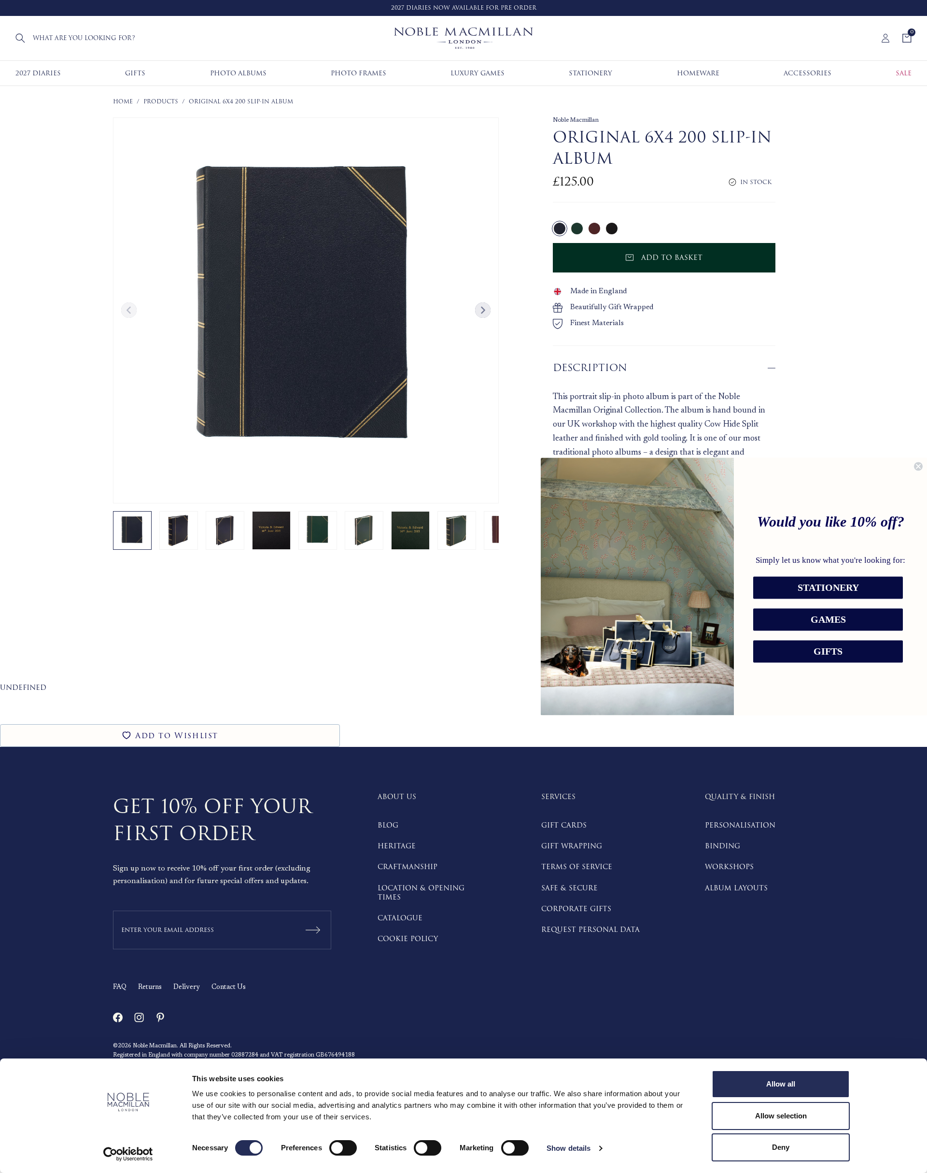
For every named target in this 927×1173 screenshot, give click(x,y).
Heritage (397, 846)
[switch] (343, 1148)
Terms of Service (576, 867)
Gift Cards (564, 825)
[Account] (885, 38)
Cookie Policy (408, 939)
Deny (780, 1147)
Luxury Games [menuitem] (477, 73)
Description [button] (590, 368)
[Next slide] (483, 310)
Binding (722, 846)
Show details (568, 1148)
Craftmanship (407, 867)
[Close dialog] (918, 466)
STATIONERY (828, 588)
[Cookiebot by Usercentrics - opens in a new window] (128, 1154)
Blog (388, 825)
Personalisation (740, 825)
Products (160, 102)
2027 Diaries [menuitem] (38, 73)
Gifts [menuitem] (135, 73)
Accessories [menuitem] (807, 73)
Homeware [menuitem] (698, 73)
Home (123, 102)
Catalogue (400, 918)
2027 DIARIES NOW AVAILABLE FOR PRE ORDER (463, 8)
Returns (150, 987)
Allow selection (781, 1116)
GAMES (828, 620)
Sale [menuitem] (904, 73)
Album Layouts (736, 888)
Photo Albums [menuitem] (238, 73)
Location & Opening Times (421, 892)
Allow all (780, 1084)
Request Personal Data (590, 930)
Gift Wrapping (571, 846)
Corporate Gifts (576, 909)
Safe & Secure (569, 888)
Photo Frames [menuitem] (358, 73)
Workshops (729, 867)
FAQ (119, 987)
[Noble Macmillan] (463, 38)
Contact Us (228, 987)
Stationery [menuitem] (590, 73)
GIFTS (828, 651)
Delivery (186, 987)
